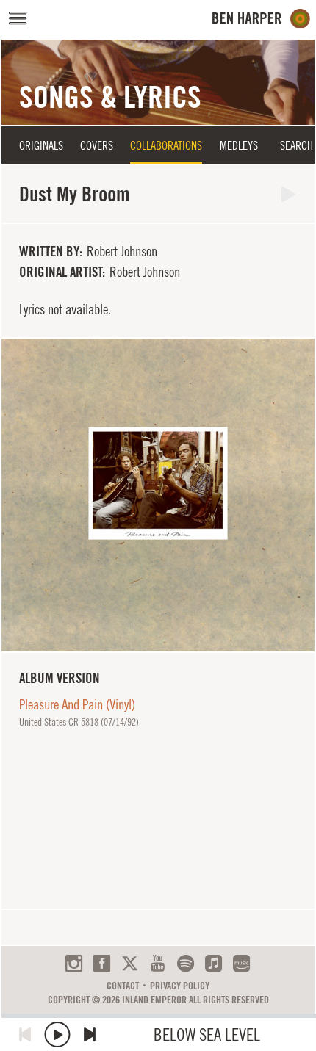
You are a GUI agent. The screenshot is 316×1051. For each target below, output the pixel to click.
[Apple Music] (213, 963)
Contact (123, 985)
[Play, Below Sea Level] (57, 1034)
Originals (41, 145)
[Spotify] (185, 963)
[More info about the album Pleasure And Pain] (158, 495)
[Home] (261, 19)
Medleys (239, 145)
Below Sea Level (207, 1034)
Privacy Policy (179, 985)
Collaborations (166, 145)
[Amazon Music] (241, 963)
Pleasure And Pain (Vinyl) (77, 704)
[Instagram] (73, 963)
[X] (129, 963)
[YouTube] (157, 963)
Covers (96, 145)
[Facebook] (101, 963)
